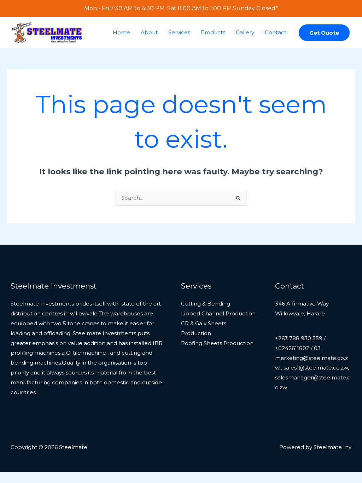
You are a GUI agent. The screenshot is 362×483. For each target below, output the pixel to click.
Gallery (245, 32)
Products (213, 32)
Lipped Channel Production (218, 313)
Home (121, 32)
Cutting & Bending (205, 303)
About (149, 32)
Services (179, 32)
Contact (275, 32)
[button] (324, 32)
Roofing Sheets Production (217, 343)
